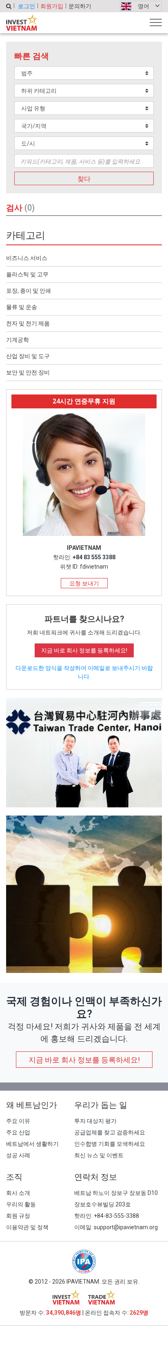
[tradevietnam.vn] (101, 1297)
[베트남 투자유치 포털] (22, 22)
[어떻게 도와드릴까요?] (84, 893)
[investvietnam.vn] (66, 1297)
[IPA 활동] (84, 751)
